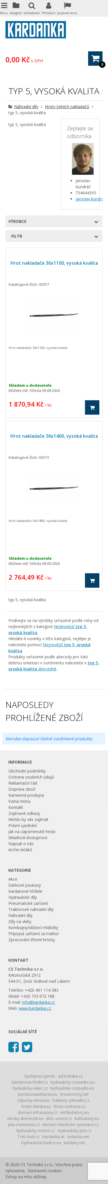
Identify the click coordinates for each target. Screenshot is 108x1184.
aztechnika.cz (70, 1076)
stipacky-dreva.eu (34, 1100)
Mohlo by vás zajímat (28, 819)
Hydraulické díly (22, 897)
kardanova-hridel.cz (30, 1082)
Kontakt (15, 807)
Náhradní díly (26, 106)
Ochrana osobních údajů (31, 777)
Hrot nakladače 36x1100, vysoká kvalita (54, 263)
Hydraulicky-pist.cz (74, 1130)
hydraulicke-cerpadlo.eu (72, 1088)
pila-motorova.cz (24, 1124)
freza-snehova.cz (69, 1106)
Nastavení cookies (45, 1170)
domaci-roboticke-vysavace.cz (70, 1124)
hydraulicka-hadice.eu (41, 1142)
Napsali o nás (21, 843)
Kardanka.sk (53, 1136)
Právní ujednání (22, 825)
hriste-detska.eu (36, 1106)
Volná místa (19, 801)
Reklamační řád (22, 783)
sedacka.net (78, 1136)
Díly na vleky (19, 921)
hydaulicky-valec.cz (30, 1088)
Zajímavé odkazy (24, 813)
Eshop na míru (18, 1176)
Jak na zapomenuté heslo (32, 831)
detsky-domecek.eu (25, 1118)
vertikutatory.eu (74, 1112)
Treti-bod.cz (28, 1136)
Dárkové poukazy (24, 885)
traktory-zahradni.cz (70, 1100)
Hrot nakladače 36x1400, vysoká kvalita (54, 436)
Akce (12, 879)
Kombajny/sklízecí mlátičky (33, 927)
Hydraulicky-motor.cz (35, 1130)
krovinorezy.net (74, 1094)
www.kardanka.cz (35, 1008)
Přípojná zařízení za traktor (33, 933)
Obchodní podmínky (27, 771)
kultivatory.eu (87, 1118)
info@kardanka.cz (38, 1002)
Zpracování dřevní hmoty (31, 939)
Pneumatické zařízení (28, 903)
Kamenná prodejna (26, 795)
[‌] (13, 1046)
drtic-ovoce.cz (59, 1118)
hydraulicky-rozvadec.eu (72, 1082)
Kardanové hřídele (25, 891)
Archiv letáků (20, 849)
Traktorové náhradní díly (31, 909)
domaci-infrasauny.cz (37, 1112)
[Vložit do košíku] (92, 407)
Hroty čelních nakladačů (67, 106)
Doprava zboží (21, 789)
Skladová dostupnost (28, 837)
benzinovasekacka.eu (38, 1094)
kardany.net (74, 1142)
